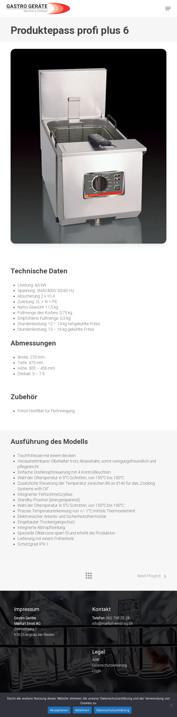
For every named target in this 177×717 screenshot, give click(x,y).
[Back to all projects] (88, 574)
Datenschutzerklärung (109, 665)
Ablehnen (82, 710)
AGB (95, 660)
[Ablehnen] (171, 704)
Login (96, 671)
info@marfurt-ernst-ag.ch (112, 623)
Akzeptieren (59, 710)
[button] (168, 8)
